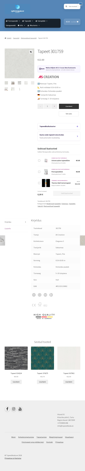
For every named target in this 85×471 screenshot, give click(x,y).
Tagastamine (42, 437)
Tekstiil (40, 206)
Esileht (9, 38)
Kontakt (49, 442)
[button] (31, 52)
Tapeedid (16, 38)
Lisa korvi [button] (16, 382)
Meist (13, 437)
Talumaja (64, 204)
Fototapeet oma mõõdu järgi (33, 442)
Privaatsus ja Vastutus (13, 458)
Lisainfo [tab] (8, 228)
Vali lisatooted (67, 193)
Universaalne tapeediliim (60, 160)
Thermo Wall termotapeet (61, 183)
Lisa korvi (69, 106)
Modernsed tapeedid (53, 204)
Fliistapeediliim (57, 172)
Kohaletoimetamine (26, 437)
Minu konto (34, 25)
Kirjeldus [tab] (8, 222)
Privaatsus (59, 442)
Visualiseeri (69, 437)
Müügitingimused (55, 437)
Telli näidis (69, 114)
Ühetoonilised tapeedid (29, 38)
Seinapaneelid (10, 25)
